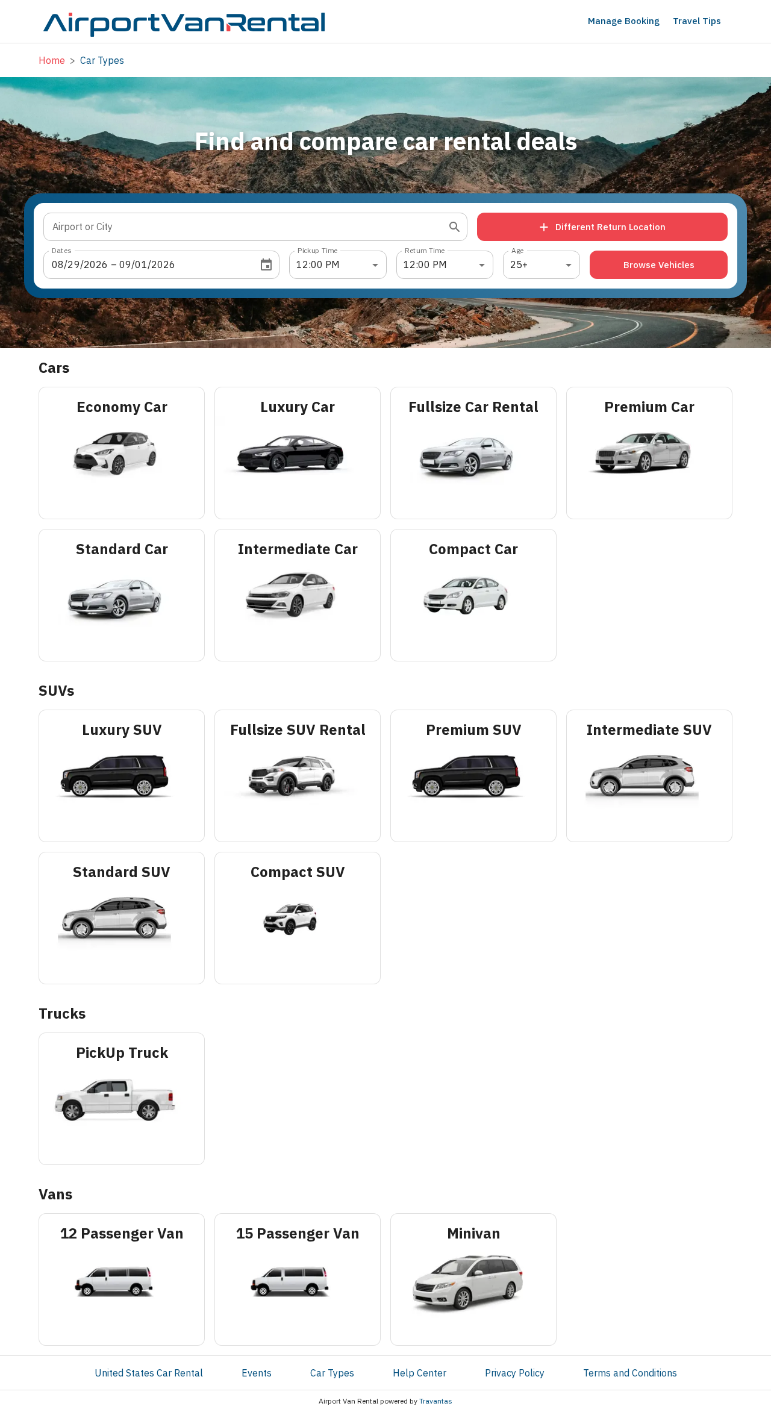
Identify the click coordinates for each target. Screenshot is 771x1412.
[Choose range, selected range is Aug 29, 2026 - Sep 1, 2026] (266, 265)
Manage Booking (624, 21)
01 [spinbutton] (141, 264)
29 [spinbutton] (73, 264)
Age (517, 250)
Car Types (332, 1373)
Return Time (425, 250)
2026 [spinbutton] (96, 264)
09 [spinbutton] (125, 264)
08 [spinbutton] (58, 264)
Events (257, 1373)
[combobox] (246, 227)
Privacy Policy (515, 1373)
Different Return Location (610, 227)
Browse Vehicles (659, 264)
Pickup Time (318, 250)
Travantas (435, 1400)
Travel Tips (697, 21)
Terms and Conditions (630, 1373)
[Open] (454, 227)
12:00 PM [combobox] (318, 264)
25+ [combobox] (519, 264)
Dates (61, 250)
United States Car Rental (149, 1373)
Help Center (419, 1373)
